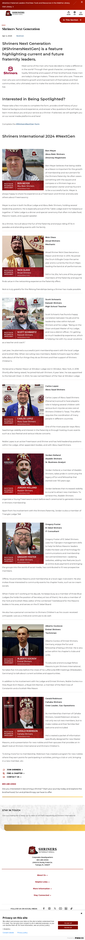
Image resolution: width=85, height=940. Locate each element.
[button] (74, 14)
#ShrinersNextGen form (28, 124)
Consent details (8, 933)
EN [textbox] (74, 14)
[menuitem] (42, 875)
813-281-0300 (9, 784)
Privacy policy (22, 933)
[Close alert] (81, 3)
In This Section (70, 20)
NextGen (20, 36)
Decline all (68, 927)
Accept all (68, 923)
